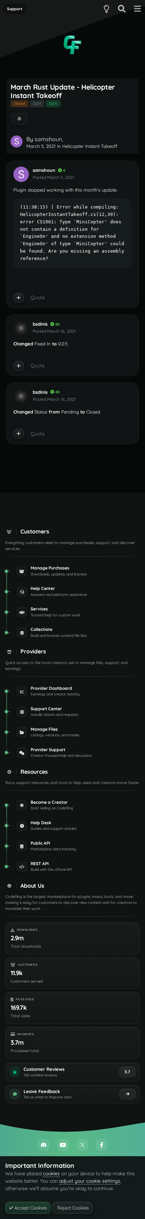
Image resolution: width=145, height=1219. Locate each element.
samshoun (48, 139)
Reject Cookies (72, 1208)
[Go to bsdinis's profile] (21, 328)
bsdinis (40, 324)
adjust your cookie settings (89, 1181)
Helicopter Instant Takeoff (89, 146)
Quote (38, 297)
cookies (51, 1173)
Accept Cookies (30, 1208)
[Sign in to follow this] (19, 118)
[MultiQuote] (18, 298)
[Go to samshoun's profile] (17, 141)
